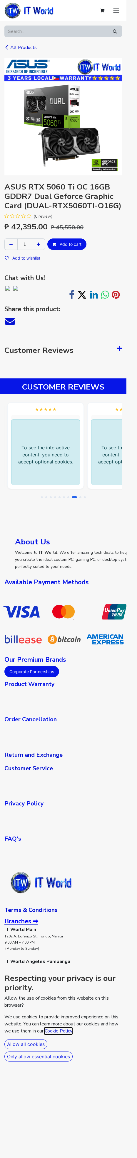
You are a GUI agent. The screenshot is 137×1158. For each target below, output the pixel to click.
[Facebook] (71, 294)
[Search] (115, 31)
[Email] (10, 321)
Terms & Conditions (31, 910)
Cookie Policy (58, 1031)
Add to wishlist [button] (25, 257)
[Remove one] (11, 244)
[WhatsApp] (105, 294)
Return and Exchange (33, 755)
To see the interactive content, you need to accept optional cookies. (45, 455)
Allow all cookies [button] (26, 1044)
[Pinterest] (116, 294)
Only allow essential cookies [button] (38, 1056)
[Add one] (38, 244)
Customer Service (28, 768)
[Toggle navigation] (116, 10)
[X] (82, 294)
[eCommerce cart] (102, 10)
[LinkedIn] (94, 294)
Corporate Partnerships (31, 671)
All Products (23, 47)
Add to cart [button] (70, 244)
